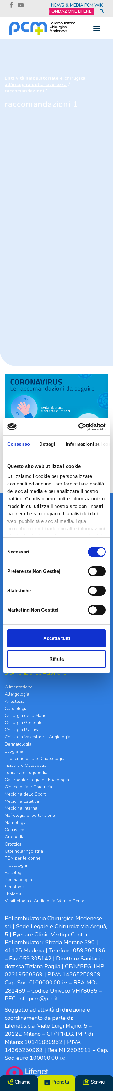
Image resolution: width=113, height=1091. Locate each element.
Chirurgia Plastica (22, 730)
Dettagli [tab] (47, 444)
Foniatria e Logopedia (26, 773)
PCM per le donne (22, 858)
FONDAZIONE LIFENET (71, 11)
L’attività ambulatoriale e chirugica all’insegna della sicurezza (45, 81)
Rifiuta (56, 659)
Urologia (13, 894)
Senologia (15, 887)
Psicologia (15, 872)
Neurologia (16, 823)
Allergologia (17, 694)
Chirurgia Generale (24, 723)
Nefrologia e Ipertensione (30, 815)
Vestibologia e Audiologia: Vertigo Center (45, 901)
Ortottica (13, 844)
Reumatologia (18, 880)
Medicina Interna (21, 808)
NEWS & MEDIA (67, 5)
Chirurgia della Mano (25, 715)
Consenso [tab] (18, 444)
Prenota (59, 1082)
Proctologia (16, 865)
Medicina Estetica (22, 801)
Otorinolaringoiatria (24, 851)
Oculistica (14, 830)
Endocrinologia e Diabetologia (34, 758)
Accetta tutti (56, 638)
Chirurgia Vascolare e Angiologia (37, 737)
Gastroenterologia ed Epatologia (37, 780)
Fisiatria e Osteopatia (25, 765)
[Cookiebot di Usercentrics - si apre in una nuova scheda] (80, 427)
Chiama (21, 1082)
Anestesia (14, 701)
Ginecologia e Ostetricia (28, 787)
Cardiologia (16, 709)
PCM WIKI (94, 5)
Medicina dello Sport (25, 794)
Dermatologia (18, 744)
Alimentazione (19, 687)
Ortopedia (14, 837)
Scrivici (97, 1082)
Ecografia (14, 751)
